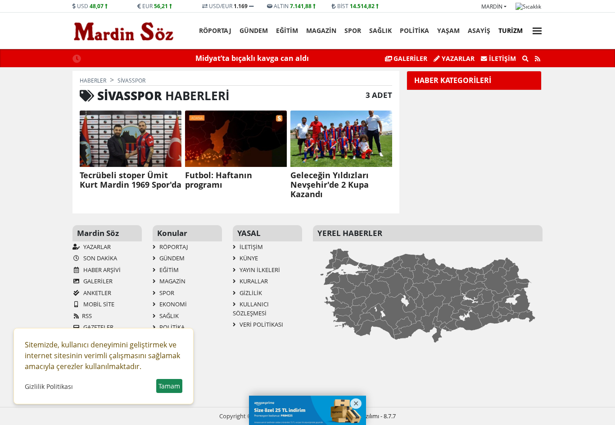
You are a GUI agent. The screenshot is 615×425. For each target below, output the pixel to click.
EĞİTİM (287, 30)
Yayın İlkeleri (259, 270)
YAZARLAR (96, 247)
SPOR (352, 30)
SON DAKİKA (99, 258)
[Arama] (525, 58)
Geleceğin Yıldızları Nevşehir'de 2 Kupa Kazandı (329, 185)
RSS (87, 316)
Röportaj (215, 30)
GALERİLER (409, 58)
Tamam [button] (169, 386)
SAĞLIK (380, 30)
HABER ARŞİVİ (101, 270)
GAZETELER (97, 327)
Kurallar (253, 281)
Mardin (491, 6)
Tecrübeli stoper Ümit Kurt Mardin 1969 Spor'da (130, 180)
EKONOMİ (172, 304)
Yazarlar (457, 58)
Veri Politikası (260, 324)
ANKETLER (96, 293)
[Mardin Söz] (123, 31)
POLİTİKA (414, 30)
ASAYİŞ (479, 30)
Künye (248, 258)
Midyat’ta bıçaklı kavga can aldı (252, 58)
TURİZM (510, 30)
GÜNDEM (254, 30)
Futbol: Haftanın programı (218, 180)
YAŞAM (448, 30)
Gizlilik (250, 293)
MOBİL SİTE (98, 304)
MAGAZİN (321, 30)
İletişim (501, 58)
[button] (534, 29)
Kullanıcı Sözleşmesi (251, 308)
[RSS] (538, 58)
